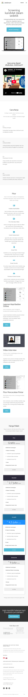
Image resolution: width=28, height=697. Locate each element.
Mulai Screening (14, 29)
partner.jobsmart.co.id (7, 664)
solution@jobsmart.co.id (8, 683)
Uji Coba (14, 469)
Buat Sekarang (14, 616)
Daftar (6, 324)
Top (24, 694)
